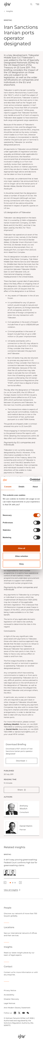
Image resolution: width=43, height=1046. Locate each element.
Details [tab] (21, 487)
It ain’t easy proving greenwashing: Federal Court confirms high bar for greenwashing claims (20, 863)
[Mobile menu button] (37, 4)
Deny (21, 564)
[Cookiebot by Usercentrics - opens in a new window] (30, 480)
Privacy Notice (10, 990)
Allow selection (21, 556)
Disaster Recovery (11, 999)
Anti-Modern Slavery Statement (17, 1008)
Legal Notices (9, 1003)
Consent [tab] (7, 487)
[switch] (36, 523)
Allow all (21, 548)
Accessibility (9, 995)
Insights (9, 11)
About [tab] (35, 487)
